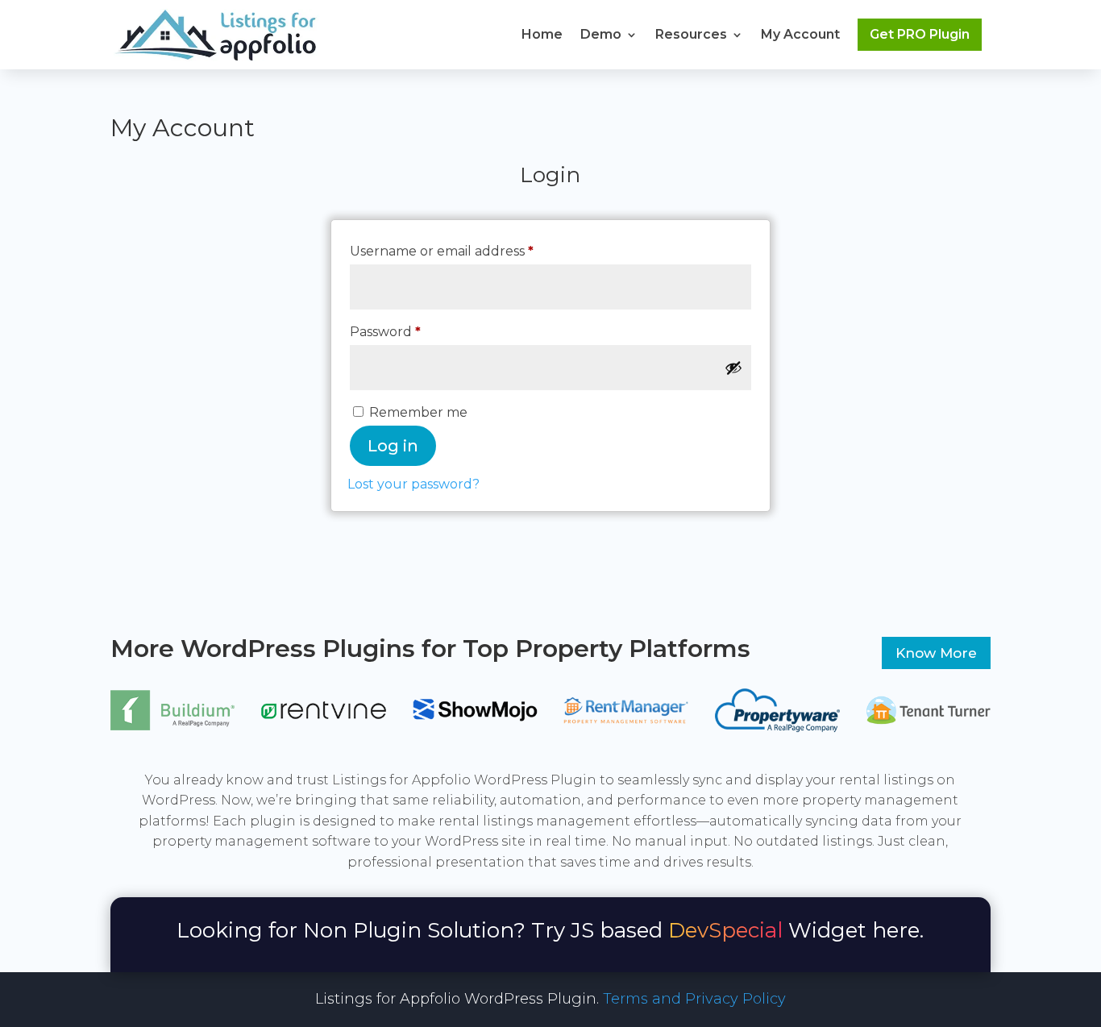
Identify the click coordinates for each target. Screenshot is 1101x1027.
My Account (800, 34)
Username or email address (472, 251)
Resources (691, 34)
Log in (393, 445)
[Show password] (733, 367)
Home (542, 34)
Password (415, 331)
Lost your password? (413, 484)
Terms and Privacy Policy (694, 999)
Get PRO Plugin (920, 34)
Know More (936, 653)
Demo (600, 34)
